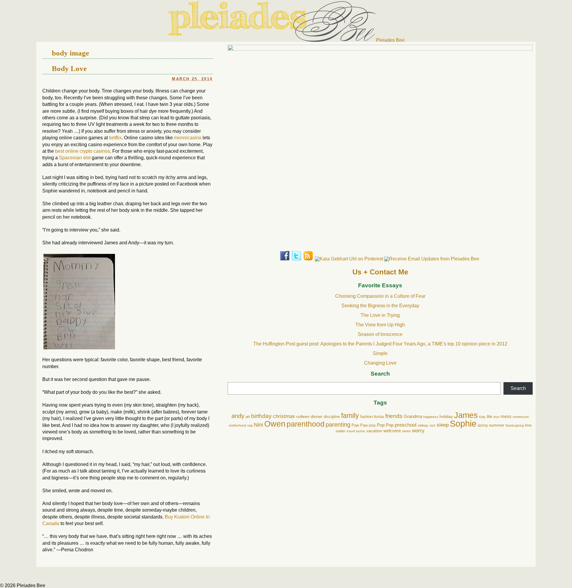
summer (496, 425)
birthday (261, 416)
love (496, 417)
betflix (115, 137)
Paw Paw (360, 425)
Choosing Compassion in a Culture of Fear (380, 296)
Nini (258, 425)
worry (418, 430)
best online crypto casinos (82, 151)
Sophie (463, 423)
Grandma (413, 416)
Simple (380, 353)
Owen (274, 423)
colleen (303, 416)
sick (433, 425)
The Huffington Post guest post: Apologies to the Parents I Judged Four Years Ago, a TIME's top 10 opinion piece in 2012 (380, 343)
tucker (360, 431)
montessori (521, 417)
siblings (423, 425)
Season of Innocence (380, 334)
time (528, 425)
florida (379, 417)
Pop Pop (385, 425)
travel (351, 431)
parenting (338, 424)
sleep (443, 425)
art (247, 416)
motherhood (237, 425)
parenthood (305, 424)
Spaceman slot (75, 157)
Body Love (69, 68)
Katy (482, 417)
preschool (405, 425)
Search (380, 374)
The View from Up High (380, 324)
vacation (374, 430)
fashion (366, 417)
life (489, 416)
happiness (430, 417)
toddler (341, 431)
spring (483, 425)
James (466, 415)
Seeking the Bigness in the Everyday (380, 305)
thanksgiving (515, 425)
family (350, 415)
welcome (392, 430)
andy (237, 416)
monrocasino (187, 137)
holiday (446, 416)
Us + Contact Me (380, 272)
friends (393, 416)
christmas (284, 416)
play (372, 425)
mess (506, 416)
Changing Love (380, 362)
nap (250, 425)
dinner (317, 416)
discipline (332, 417)
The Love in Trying (380, 315)
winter (406, 431)
